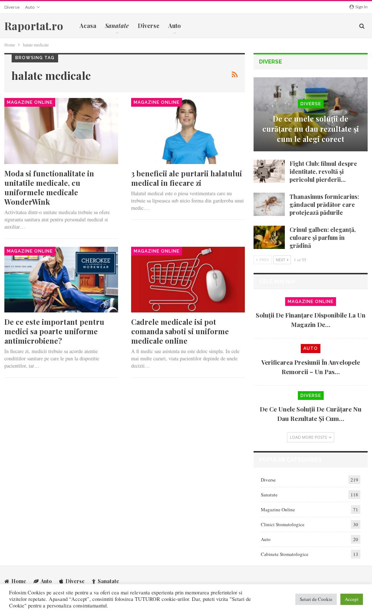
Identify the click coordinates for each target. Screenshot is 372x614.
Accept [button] (352, 599)
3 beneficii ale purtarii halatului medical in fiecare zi (186, 178)
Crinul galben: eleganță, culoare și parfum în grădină (323, 237)
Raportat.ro (33, 26)
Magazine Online (30, 102)
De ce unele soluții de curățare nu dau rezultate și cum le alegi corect (310, 129)
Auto (30, 7)
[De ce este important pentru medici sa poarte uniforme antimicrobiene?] (61, 280)
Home (18, 581)
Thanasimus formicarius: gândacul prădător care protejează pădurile (324, 204)
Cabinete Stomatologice (284, 554)
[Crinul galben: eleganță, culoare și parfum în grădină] (269, 237)
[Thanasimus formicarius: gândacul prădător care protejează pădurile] (269, 204)
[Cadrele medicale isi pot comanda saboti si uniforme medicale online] (188, 280)
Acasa (88, 25)
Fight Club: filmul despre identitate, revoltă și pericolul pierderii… (323, 171)
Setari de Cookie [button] (316, 599)
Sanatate (269, 494)
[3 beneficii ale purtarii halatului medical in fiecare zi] (188, 131)
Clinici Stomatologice (282, 524)
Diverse (12, 7)
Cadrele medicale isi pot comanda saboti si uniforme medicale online (180, 331)
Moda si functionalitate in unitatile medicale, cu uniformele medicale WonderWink (49, 187)
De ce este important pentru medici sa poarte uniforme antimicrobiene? (54, 331)
